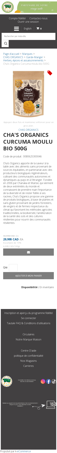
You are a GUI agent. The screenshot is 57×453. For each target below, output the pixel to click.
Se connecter (28, 318)
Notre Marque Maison (28, 339)
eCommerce (24, 451)
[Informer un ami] (28, 252)
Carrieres (28, 366)
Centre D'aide (28, 350)
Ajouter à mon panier (28, 275)
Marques (27, 54)
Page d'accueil (11, 54)
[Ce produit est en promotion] (50, 73)
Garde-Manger (34, 57)
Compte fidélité (17, 18)
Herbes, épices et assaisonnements (23, 60)
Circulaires (28, 334)
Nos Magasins (28, 361)
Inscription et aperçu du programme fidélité (28, 313)
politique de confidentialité (28, 355)
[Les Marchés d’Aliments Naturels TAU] (28, 7)
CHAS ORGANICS (13, 57)
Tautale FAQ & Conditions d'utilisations (28, 323)
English (28, 28)
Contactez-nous (38, 18)
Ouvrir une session (28, 21)
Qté (5, 267)
